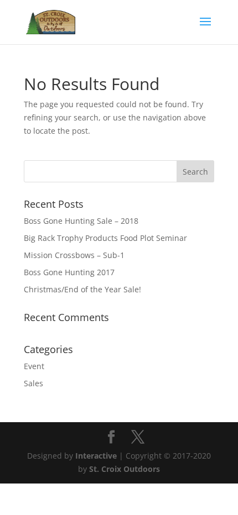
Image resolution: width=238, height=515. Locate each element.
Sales (33, 383)
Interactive (96, 455)
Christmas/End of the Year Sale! (82, 289)
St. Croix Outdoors (124, 469)
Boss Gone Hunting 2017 (69, 272)
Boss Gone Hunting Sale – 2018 (81, 221)
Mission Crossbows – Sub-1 (74, 255)
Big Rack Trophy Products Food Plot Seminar (105, 238)
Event (34, 366)
